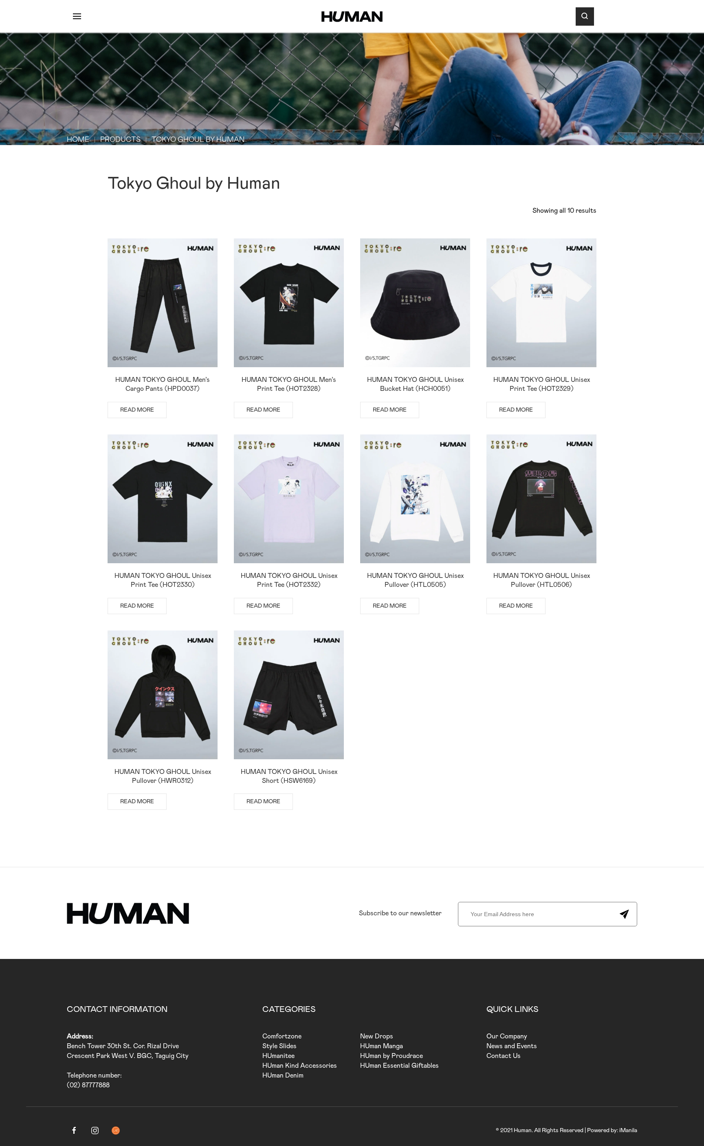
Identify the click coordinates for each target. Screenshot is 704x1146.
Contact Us (503, 1056)
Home (78, 139)
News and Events (511, 1046)
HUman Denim (283, 1075)
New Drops (376, 1036)
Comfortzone (281, 1036)
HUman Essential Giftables (399, 1065)
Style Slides (279, 1046)
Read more (137, 410)
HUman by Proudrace (391, 1056)
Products (120, 139)
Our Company (506, 1036)
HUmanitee (278, 1056)
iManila (628, 1130)
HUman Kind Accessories (299, 1065)
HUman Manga (381, 1046)
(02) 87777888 (88, 1085)
